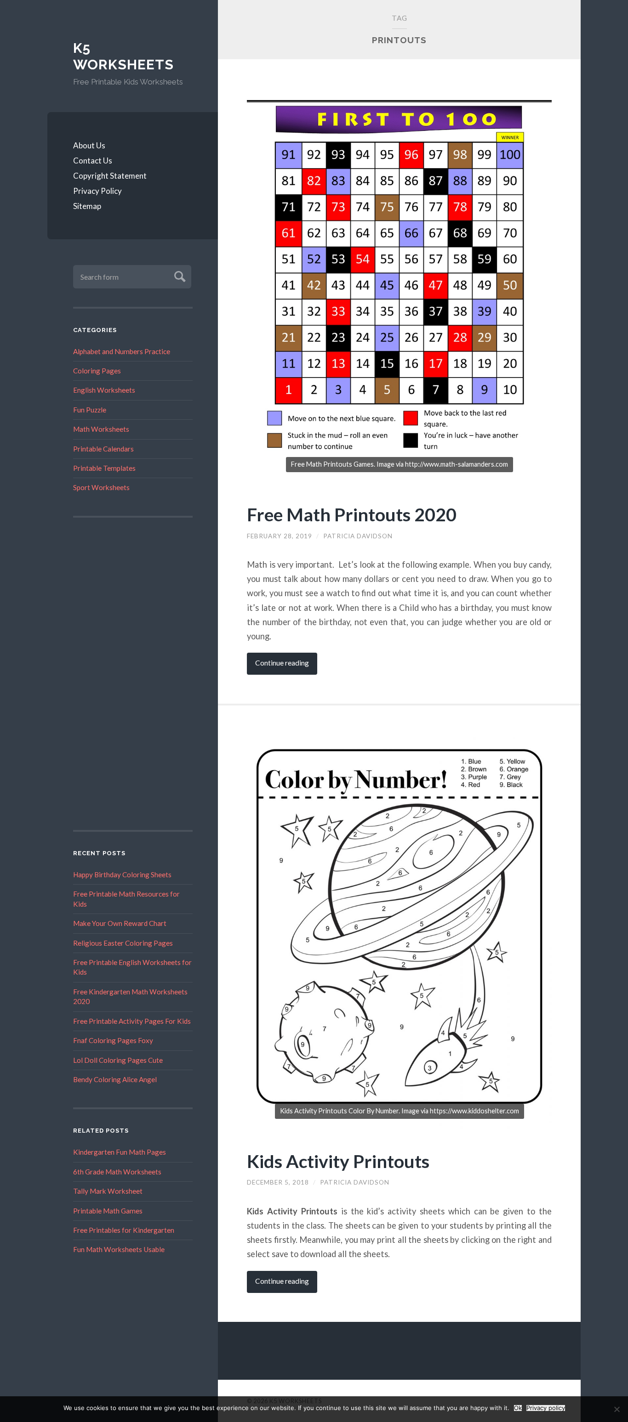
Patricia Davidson (358, 536)
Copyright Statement (110, 176)
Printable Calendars (103, 449)
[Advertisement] (133, 674)
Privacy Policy (97, 191)
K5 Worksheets (123, 56)
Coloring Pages (97, 371)
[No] (616, 1409)
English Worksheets (104, 390)
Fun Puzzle (89, 410)
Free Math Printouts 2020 (352, 514)
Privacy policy (545, 1408)
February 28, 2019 (279, 536)
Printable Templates (104, 468)
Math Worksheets (101, 429)
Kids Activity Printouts (338, 1161)
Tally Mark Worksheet (108, 1191)
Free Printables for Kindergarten (123, 1230)
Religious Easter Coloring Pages (123, 943)
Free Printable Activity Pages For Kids (132, 1021)
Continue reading (282, 663)
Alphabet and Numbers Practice (121, 351)
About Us (89, 145)
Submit (178, 275)
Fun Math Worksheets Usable (119, 1249)
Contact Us (92, 160)
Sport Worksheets (101, 487)
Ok (518, 1408)
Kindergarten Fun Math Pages (119, 1152)
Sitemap (87, 206)
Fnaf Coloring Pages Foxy (113, 1040)
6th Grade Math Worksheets (117, 1172)
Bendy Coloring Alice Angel (115, 1079)
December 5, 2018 (278, 1182)
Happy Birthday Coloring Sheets (122, 874)
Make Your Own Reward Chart (119, 923)
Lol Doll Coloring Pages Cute (118, 1060)
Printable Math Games (108, 1211)
